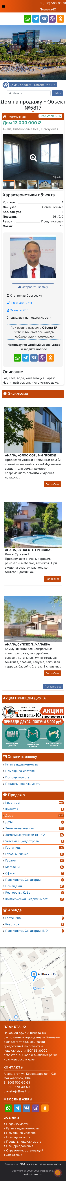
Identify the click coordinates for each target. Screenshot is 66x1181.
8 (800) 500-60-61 (53, 3)
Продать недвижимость (23, 1141)
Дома (13, 85)
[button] (33, 155)
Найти (57, 93)
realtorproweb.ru (32, 1174)
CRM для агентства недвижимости (40, 1164)
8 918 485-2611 (21, 303)
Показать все (53, 686)
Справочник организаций (24, 1150)
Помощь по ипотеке (21, 1133)
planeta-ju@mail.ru (17, 1091)
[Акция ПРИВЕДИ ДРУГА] (33, 726)
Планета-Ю (48, 9)
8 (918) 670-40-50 (17, 1087)
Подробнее (52, 484)
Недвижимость (17, 1124)
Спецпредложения (19, 1146)
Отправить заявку (34, 287)
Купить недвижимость (22, 1128)
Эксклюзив (14, 1155)
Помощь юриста (18, 1137)
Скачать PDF (18, 310)
